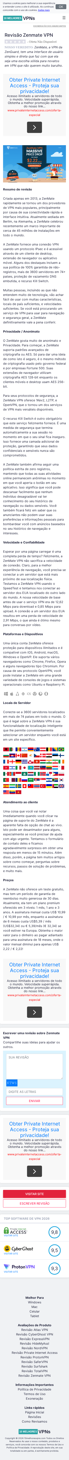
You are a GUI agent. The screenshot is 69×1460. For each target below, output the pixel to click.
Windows (34, 1302)
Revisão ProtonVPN (35, 1357)
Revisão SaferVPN (34, 1362)
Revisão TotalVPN (35, 1371)
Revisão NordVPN (35, 1348)
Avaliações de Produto (34, 1325)
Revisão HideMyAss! (34, 1343)
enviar (34, 1101)
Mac (34, 1307)
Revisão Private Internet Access (35, 1353)
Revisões (34, 1417)
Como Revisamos (34, 1421)
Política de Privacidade (34, 1389)
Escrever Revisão (34, 1203)
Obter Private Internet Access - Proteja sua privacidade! (34, 85)
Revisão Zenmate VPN (34, 1375)
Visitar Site (34, 1194)
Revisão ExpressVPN (34, 1339)
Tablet (34, 1316)
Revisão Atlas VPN (34, 1330)
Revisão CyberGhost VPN (34, 1334)
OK (61, 7)
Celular (35, 1311)
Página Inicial (34, 1412)
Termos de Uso (35, 1394)
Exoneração (34, 1398)
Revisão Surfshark (34, 1366)
